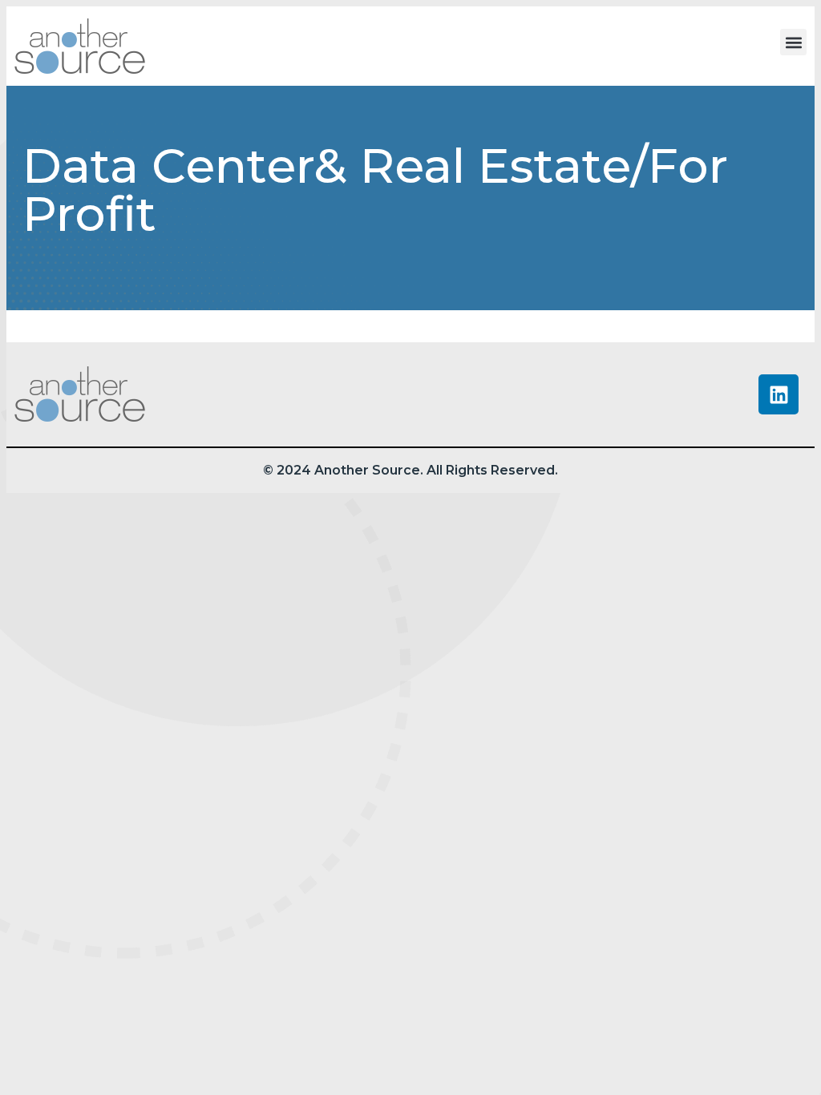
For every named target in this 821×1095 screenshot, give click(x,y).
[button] (793, 42)
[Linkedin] (778, 394)
